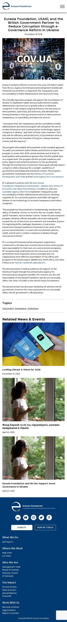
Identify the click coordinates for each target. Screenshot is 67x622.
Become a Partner (10, 607)
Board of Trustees (10, 570)
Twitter (18, 263)
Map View (7, 553)
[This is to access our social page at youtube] (26, 517)
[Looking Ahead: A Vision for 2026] (33, 344)
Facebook (27, 263)
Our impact (9, 582)
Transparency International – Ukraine (31, 186)
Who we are (10, 562)
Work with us (10, 603)
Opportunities (8, 610)
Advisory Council (10, 573)
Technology (32, 308)
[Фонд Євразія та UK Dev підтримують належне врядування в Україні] (33, 399)
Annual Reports (9, 593)
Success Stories (9, 587)
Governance (20, 308)
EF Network (7, 576)
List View (6, 556)
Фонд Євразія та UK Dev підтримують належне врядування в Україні (31, 426)
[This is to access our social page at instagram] (33, 517)
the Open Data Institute (24, 189)
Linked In (41, 263)
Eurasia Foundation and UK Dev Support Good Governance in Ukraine (28, 485)
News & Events (9, 590)
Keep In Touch (45, 527)
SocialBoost (42, 189)
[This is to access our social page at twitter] (41, 517)
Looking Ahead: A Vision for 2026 (21, 370)
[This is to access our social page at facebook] (49, 517)
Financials (6, 596)
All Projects (7, 542)
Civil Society (8, 308)
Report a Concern (10, 613)
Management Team (11, 567)
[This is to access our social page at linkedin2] (18, 517)
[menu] (62, 6)
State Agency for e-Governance (48, 177)
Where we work (12, 548)
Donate (21, 527)
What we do (10, 537)
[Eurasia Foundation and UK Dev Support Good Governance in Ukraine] (33, 458)
